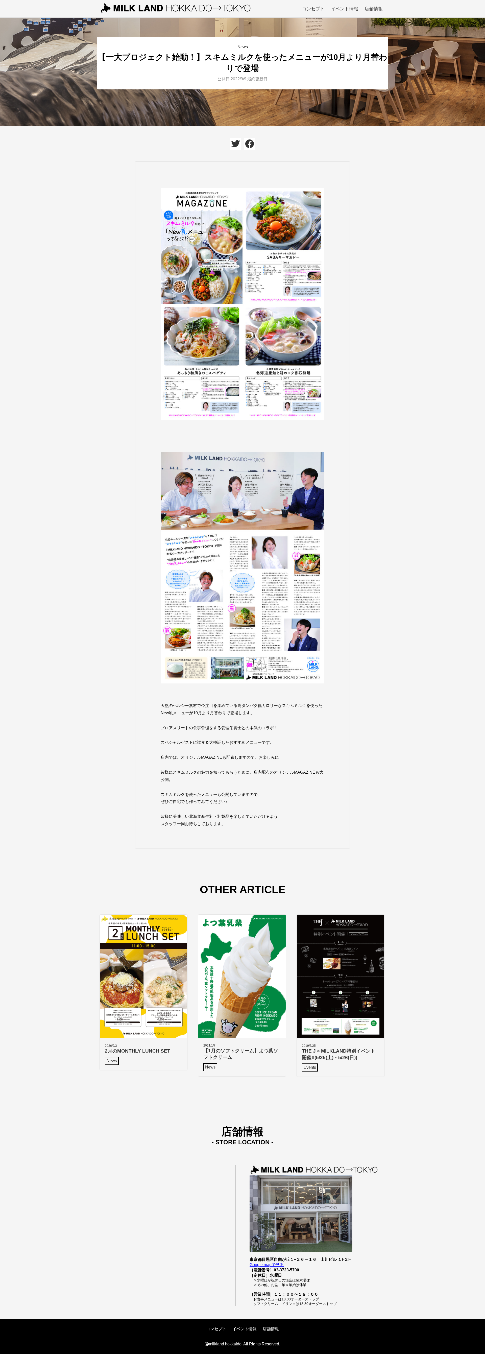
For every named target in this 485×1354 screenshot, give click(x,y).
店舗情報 (374, 8)
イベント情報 (344, 8)
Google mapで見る (267, 1265)
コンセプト (313, 8)
